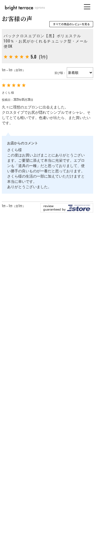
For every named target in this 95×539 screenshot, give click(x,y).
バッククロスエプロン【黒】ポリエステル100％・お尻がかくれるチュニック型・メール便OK (46, 41)
